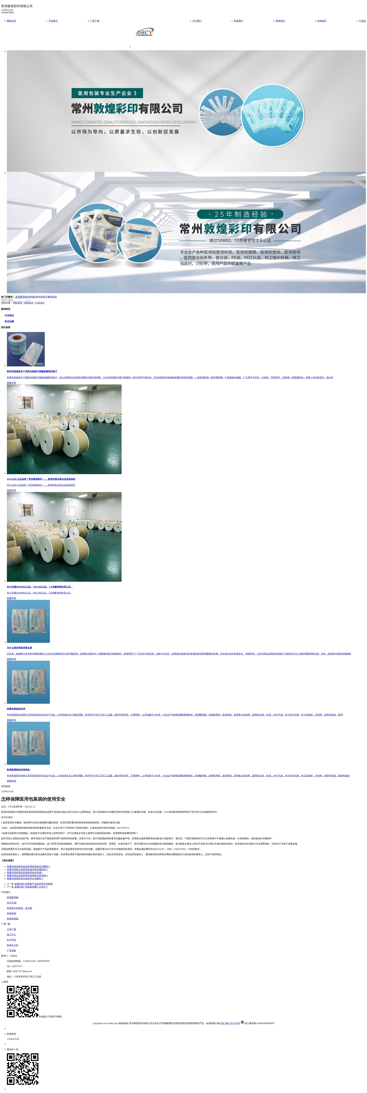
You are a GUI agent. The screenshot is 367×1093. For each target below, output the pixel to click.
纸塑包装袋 (39, 297)
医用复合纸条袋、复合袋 (19, 908)
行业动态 (39, 303)
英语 (363, 21)
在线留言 (321, 21)
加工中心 (11, 934)
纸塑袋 (30, 297)
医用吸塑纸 (21, 297)
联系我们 (238, 21)
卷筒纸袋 (11, 913)
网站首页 (11, 21)
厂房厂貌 (94, 21)
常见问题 (9, 321)
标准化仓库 (12, 945)
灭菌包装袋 (51, 297)
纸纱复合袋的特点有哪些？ (25, 878)
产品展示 (53, 21)
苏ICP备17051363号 (230, 1023)
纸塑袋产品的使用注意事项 (33, 884)
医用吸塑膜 (12, 897)
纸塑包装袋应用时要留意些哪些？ (28, 866)
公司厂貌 (11, 929)
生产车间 (11, 940)
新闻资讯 (280, 21)
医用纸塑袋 (12, 918)
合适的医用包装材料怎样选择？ (27, 875)
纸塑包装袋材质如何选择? (24, 872)
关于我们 (197, 21)
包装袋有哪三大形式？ (31, 887)
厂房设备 (11, 950)
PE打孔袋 (11, 903)
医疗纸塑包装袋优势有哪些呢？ (27, 869)
